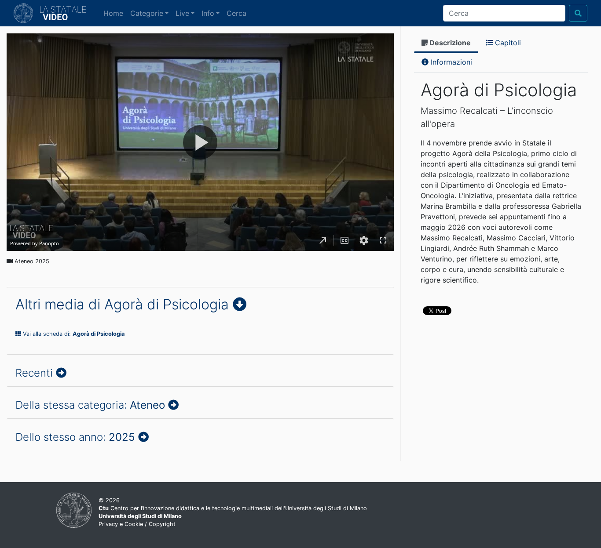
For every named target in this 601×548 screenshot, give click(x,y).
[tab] (446, 43)
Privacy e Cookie (121, 524)
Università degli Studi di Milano (140, 516)
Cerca (236, 13)
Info (208, 13)
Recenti (35, 373)
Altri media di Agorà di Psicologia (124, 304)
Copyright (162, 524)
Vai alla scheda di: (73, 333)
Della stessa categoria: (90, 405)
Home (115, 13)
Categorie (146, 13)
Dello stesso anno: (75, 437)
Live (182, 13)
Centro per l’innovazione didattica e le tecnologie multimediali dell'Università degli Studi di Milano (233, 508)
